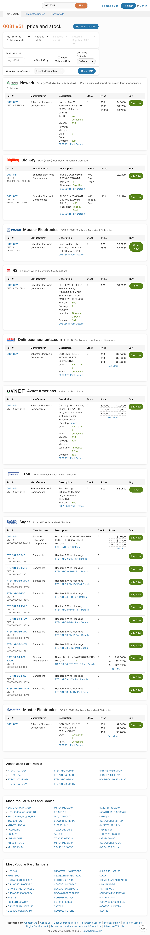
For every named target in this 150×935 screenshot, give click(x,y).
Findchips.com (12, 6)
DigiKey (55, 160)
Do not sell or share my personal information (76, 926)
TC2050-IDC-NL (63, 829)
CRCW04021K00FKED (20, 884)
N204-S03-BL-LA (110, 847)
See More (113, 365)
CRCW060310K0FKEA (20, 880)
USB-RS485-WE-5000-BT (22, 812)
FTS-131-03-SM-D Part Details (72, 635)
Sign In (143, 5)
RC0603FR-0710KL (64, 897)
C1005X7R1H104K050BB (67, 871)
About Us (45, 922)
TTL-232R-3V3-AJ (64, 838)
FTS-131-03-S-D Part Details (71, 558)
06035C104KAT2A (110, 906)
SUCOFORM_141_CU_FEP (21, 816)
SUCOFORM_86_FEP (111, 820)
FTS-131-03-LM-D (17, 567)
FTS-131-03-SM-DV (18, 580)
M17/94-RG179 (16, 842)
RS (39, 270)
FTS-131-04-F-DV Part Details (71, 622)
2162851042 (61, 825)
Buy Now (136, 103)
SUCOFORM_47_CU (110, 842)
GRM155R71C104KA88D (21, 888)
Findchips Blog (110, 5)
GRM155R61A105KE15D (21, 906)
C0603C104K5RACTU (66, 888)
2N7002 (58, 906)
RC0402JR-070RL (64, 880)
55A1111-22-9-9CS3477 (113, 812)
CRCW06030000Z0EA (20, 893)
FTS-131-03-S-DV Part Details (71, 647)
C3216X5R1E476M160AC (68, 875)
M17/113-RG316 (16, 825)
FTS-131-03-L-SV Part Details (71, 679)
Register (128, 5)
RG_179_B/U (14, 829)
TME (49, 474)
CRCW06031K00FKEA (112, 901)
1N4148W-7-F (107, 884)
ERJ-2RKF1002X (63, 901)
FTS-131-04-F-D (16, 593)
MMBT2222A (107, 897)
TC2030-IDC (15, 820)
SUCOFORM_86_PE (64, 820)
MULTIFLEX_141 (16, 847)
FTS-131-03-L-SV (17, 675)
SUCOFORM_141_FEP (19, 807)
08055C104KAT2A (18, 901)
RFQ (136, 286)
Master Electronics (66, 709)
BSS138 (12, 897)
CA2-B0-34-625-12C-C (113, 779)
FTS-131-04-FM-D (17, 606)
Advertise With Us (114, 926)
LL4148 (104, 910)
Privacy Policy (112, 922)
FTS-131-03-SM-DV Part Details (72, 584)
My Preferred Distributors (15, 38)
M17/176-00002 (62, 816)
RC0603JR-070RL (64, 910)
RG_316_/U (60, 812)
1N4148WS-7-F (108, 888)
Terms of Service (132, 922)
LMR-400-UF (15, 838)
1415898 (58, 834)
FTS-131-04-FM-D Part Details (72, 609)
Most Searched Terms (65, 922)
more (74, 423)
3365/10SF (106, 829)
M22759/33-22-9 (110, 807)
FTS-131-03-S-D (16, 555)
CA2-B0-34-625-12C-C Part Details (75, 664)
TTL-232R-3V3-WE (110, 834)
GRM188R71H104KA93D (113, 880)
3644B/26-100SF (63, 847)
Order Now (136, 247)
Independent (58, 38)
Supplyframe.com (92, 930)
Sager (45, 522)
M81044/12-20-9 (63, 842)
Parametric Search (91, 922)
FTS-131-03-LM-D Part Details (72, 571)
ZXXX (103, 875)
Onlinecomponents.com (66, 339)
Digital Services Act (37, 926)
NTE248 (12, 871)
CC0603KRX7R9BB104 (112, 893)
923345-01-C (107, 838)
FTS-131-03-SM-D (17, 631)
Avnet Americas (54, 391)
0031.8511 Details (86, 26)
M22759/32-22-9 (110, 825)
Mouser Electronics (67, 229)
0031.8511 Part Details (71, 144)
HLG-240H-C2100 (110, 871)
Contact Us (30, 922)
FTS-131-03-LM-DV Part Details (72, 692)
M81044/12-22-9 (63, 807)
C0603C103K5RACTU (20, 910)
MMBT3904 (14, 875)
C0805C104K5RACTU (66, 884)
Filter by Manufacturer (18, 71)
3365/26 (12, 834)
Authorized (39, 38)
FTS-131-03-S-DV (17, 644)
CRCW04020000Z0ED (66, 893)
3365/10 (105, 816)
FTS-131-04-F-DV (17, 618)
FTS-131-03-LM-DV (18, 688)
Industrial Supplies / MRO (80, 40)
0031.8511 (12, 102)
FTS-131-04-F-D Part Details (71, 596)
